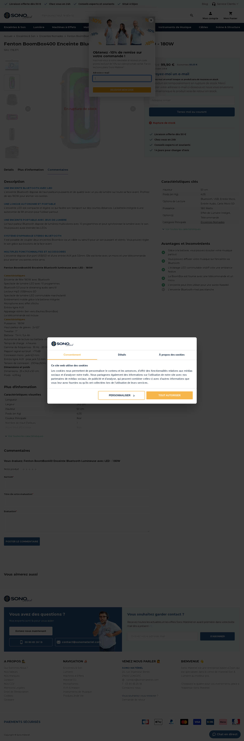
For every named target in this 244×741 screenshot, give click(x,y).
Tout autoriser (170, 395)
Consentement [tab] (72, 354)
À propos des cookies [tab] (172, 354)
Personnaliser (119, 395)
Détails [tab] (122, 354)
